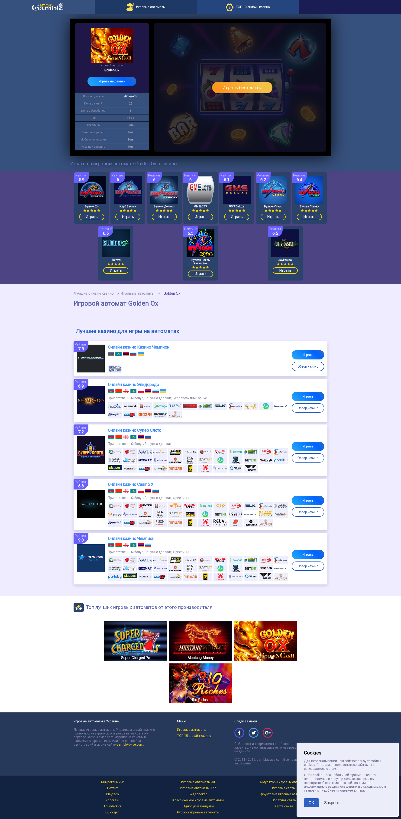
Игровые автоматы (137, 293)
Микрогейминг (112, 782)
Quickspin (112, 812)
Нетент (112, 788)
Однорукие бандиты (198, 806)
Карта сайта (284, 806)
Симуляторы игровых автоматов (284, 782)
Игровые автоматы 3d (198, 782)
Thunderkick (112, 806)
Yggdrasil (112, 800)
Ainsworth (130, 96)
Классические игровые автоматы (198, 800)
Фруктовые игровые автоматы (283, 794)
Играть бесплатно (242, 87)
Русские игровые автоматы (198, 812)
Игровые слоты (283, 788)
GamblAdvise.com (129, 744)
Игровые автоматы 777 (198, 788)
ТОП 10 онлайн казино (194, 735)
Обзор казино (308, 366)
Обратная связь (284, 800)
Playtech (112, 794)
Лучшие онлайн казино (94, 293)
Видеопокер (198, 794)
